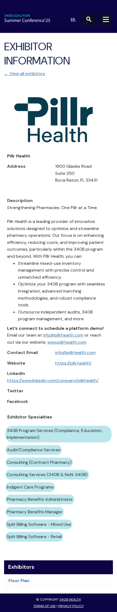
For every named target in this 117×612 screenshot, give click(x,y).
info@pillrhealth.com (63, 335)
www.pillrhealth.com (67, 342)
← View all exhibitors (24, 73)
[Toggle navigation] (106, 19)
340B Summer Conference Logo (31, 18)
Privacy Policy (71, 606)
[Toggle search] (89, 19)
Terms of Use (44, 606)
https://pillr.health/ (73, 363)
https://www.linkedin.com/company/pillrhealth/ (52, 380)
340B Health (70, 599)
